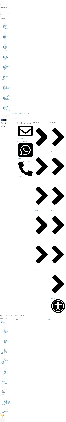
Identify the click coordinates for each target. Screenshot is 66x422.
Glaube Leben (3, 395)
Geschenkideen (6, 36)
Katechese (5, 65)
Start (2, 19)
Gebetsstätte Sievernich (7, 101)
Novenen (5, 75)
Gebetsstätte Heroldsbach (7, 100)
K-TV (4, 85)
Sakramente (5, 25)
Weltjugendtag (6, 108)
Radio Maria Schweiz (6, 88)
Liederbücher (5, 68)
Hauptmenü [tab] (16, 319)
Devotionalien (3, 322)
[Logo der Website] (16, 4)
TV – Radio (3, 384)
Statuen (5, 343)
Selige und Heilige (6, 373)
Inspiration (3, 404)
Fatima (5, 48)
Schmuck (5, 342)
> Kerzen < (4, 60)
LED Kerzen (5, 56)
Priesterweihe (5, 332)
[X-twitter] (5, 120)
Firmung (5, 29)
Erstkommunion (6, 28)
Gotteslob (5, 64)
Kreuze (5, 38)
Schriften (5, 77)
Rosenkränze (5, 39)
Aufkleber (5, 33)
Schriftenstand (3, 362)
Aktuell (4, 94)
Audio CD (5, 382)
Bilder (5, 35)
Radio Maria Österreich (7, 87)
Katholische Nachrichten (7, 106)
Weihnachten (5, 24)
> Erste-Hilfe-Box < (4, 352)
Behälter (5, 34)
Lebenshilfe (5, 67)
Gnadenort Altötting (6, 98)
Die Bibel (5, 405)
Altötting (5, 44)
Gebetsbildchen (6, 73)
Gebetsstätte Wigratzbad (7, 403)
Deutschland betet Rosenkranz (8, 96)
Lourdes (5, 49)
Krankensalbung (6, 30)
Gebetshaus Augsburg (7, 110)
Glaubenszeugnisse (6, 63)
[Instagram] (4, 120)
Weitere (3, 334)
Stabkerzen (5, 58)
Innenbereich (4, 55)
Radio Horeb (5, 86)
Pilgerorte (5, 70)
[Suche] (8, 13)
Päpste (5, 69)
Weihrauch (5, 344)
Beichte (5, 26)
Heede (5, 45)
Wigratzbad (5, 47)
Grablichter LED (6, 54)
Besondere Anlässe (4, 323)
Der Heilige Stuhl (6, 105)
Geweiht (5, 37)
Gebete (5, 364)
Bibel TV (5, 385)
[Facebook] (2, 120)
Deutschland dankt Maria (7, 95)
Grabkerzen (5, 53)
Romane (5, 372)
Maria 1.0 (5, 107)
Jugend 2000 (5, 109)
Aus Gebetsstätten (5, 43)
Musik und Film (5, 80)
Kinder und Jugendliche (7, 66)
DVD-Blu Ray (5, 383)
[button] (0, 317)
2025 (4, 393)
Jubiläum (4, 91)
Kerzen (2, 353)
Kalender (5, 74)
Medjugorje (5, 50)
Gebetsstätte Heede (6, 99)
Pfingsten (5, 23)
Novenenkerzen (6, 57)
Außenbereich (4, 354)
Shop (2, 321)
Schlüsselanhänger (6, 40)
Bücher (3, 363)
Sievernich (5, 46)
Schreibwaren (6, 76)
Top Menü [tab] (49, 319)
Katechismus (5, 104)
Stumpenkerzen (6, 59)
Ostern (5, 22)
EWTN (5, 84)
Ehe (4, 27)
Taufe (4, 333)
